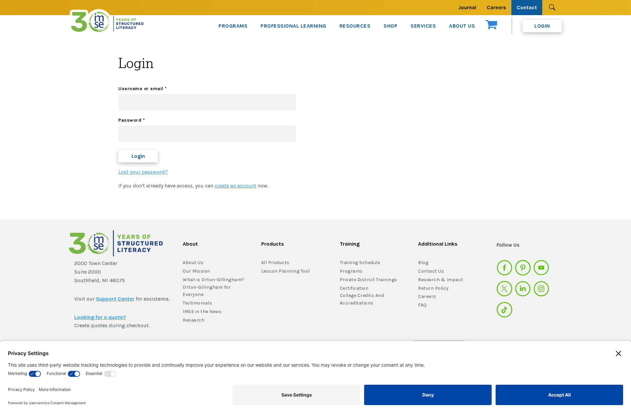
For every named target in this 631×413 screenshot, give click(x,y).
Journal (467, 7)
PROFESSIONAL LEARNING (293, 26)
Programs (351, 271)
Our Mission (196, 271)
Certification (354, 288)
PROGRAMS (233, 26)
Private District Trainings (368, 279)
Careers (496, 7)
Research (193, 320)
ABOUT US (462, 26)
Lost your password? (143, 172)
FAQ (422, 305)
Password (131, 120)
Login (542, 26)
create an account (235, 185)
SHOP (390, 26)
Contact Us (431, 271)
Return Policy (433, 288)
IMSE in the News (202, 311)
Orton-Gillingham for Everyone (207, 291)
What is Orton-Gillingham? (213, 279)
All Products (275, 262)
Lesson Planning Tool (285, 271)
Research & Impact (440, 279)
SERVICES (423, 26)
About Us (193, 262)
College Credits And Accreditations (362, 299)
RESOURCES (355, 26)
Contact (527, 7)
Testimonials (197, 303)
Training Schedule (360, 262)
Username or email (142, 88)
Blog (423, 262)
